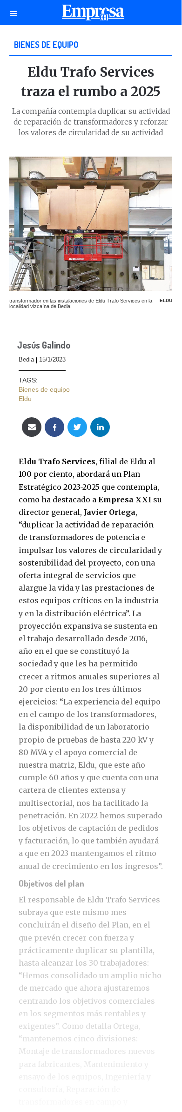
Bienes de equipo (46, 44)
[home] (90, 15)
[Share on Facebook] (54, 427)
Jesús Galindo (43, 345)
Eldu (25, 398)
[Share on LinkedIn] (100, 427)
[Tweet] (77, 427)
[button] (14, 12)
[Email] (31, 427)
